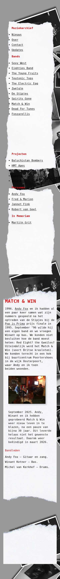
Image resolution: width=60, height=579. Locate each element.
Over (15, 39)
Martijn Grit (22, 222)
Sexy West (19, 63)
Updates (17, 50)
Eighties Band (22, 68)
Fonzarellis (21, 114)
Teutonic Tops (22, 78)
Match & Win (21, 103)
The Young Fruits (25, 73)
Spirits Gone (22, 98)
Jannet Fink (21, 204)
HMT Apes (18, 165)
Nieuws (17, 34)
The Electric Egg (25, 83)
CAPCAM (17, 170)
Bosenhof (18, 180)
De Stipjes (20, 93)
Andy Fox (18, 194)
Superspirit (21, 175)
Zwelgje (17, 88)
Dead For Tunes (23, 108)
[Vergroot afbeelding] (41, 380)
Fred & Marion (22, 199)
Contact (17, 44)
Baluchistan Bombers (27, 160)
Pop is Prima (15, 323)
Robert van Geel (24, 209)
